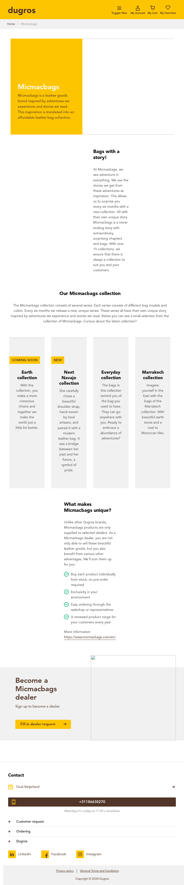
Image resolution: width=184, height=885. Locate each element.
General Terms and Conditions (99, 871)
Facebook (58, 854)
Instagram (93, 854)
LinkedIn (24, 854)
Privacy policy (65, 871)
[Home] (21, 11)
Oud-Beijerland (28, 787)
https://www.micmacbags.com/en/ (90, 637)
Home (11, 24)
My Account (138, 13)
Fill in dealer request (38, 724)
